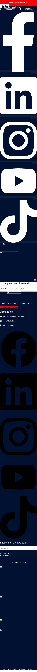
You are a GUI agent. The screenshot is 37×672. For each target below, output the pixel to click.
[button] (35, 280)
